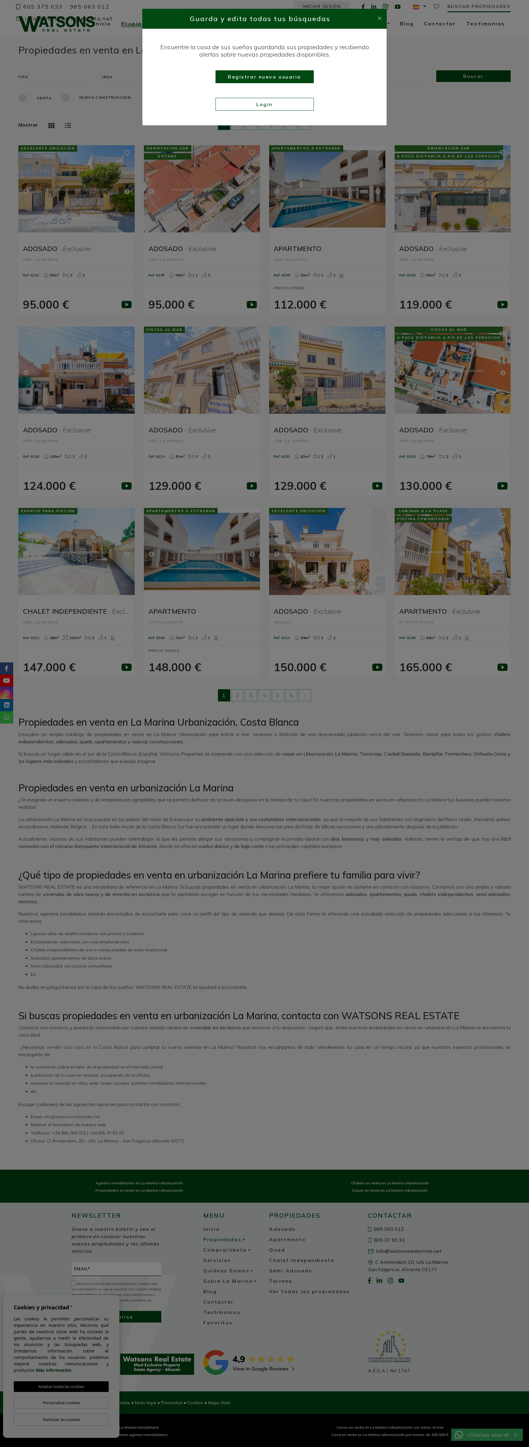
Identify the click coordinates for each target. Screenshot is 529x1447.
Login (264, 104)
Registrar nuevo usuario (264, 77)
